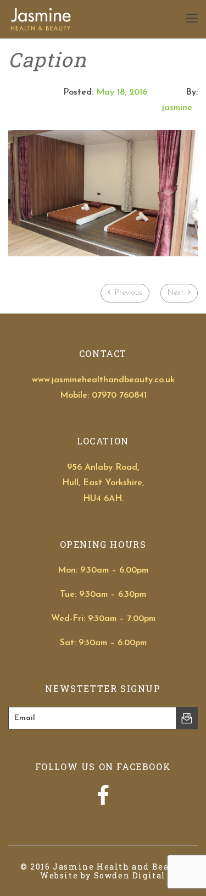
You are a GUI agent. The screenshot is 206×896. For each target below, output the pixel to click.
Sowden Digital (130, 875)
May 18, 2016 (121, 92)
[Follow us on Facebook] (103, 801)
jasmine (177, 107)
